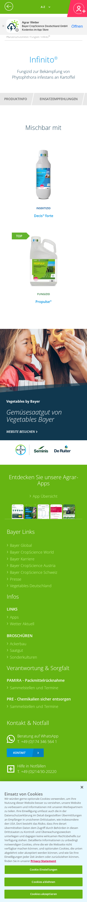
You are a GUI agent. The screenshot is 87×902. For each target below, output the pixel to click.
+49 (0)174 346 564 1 (39, 741)
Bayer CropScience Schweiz (33, 572)
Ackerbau (18, 643)
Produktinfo (15, 99)
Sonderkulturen (23, 657)
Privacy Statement (43, 861)
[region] (43, 841)
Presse (15, 579)
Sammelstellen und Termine (34, 687)
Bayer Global (21, 545)
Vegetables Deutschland (31, 585)
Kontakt (19, 753)
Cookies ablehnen (43, 882)
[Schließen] (3, 26)
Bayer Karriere (22, 558)
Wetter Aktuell (22, 623)
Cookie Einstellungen (43, 869)
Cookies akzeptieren (43, 894)
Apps (14, 617)
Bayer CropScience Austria (33, 565)
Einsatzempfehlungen (59, 99)
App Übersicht (45, 496)
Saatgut (16, 650)
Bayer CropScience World (32, 552)
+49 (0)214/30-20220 (38, 771)
